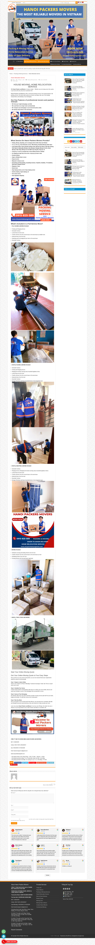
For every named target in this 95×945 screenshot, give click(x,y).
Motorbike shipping (29, 153)
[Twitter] (65, 3)
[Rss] (61, 3)
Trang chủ (14, 61)
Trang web (13, 814)
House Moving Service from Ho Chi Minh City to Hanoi (78, 130)
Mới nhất (67, 147)
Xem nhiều (74, 147)
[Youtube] (68, 3)
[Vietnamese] (83, 2)
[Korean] (81, 2)
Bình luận (13, 792)
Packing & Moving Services (31, 61)
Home (24, 2)
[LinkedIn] (66, 3)
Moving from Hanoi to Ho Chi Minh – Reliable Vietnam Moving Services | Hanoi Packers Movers (35, 68)
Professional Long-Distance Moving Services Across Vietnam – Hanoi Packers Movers (78, 100)
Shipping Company (17, 151)
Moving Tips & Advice (56, 64)
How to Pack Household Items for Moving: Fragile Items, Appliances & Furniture (78, 80)
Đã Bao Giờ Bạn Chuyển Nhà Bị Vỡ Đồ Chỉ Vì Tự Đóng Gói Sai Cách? (78, 107)
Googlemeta (81, 935)
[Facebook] (64, 3)
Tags (66, 150)
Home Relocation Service (44, 61)
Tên (12, 805)
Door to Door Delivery (56, 61)
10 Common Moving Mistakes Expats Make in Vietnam (78, 88)
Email (12, 810)
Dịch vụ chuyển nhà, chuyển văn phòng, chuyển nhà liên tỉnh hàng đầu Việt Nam (77, 114)
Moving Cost (73, 61)
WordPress (68, 935)
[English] (79, 2)
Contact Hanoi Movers (67, 64)
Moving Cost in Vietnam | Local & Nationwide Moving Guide (78, 94)
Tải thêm (47, 875)
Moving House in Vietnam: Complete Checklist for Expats (77, 181)
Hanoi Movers (20, 61)
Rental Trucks (65, 61)
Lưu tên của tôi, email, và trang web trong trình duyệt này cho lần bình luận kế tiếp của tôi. (32, 819)
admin (13, 79)
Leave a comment (43, 79)
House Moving (16, 144)
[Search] (77, 3)
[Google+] (62, 3)
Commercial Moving (77, 64)
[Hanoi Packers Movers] (47, 31)
